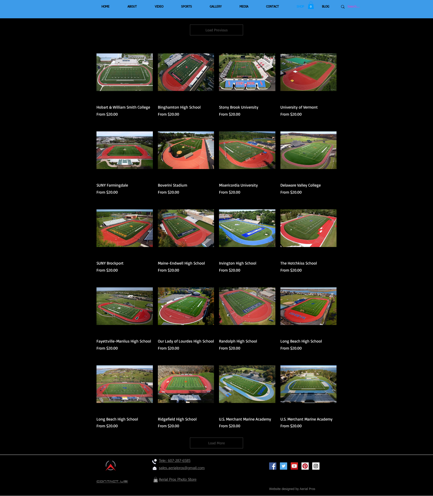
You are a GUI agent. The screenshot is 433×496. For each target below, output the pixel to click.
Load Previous (216, 30)
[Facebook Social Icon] (272, 466)
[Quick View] (124, 72)
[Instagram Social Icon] (315, 466)
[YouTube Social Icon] (294, 466)
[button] (311, 5)
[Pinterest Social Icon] (305, 466)
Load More (216, 443)
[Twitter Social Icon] (283, 466)
